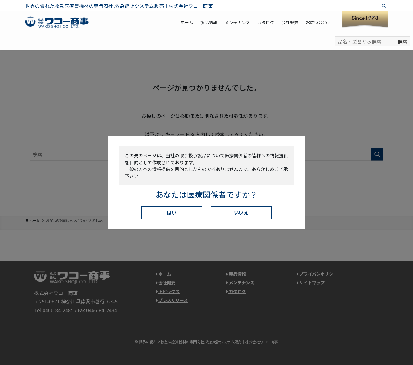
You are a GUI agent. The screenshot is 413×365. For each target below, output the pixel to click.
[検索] (384, 5)
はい (172, 212)
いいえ (241, 212)
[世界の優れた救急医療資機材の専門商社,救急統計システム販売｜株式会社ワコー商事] (57, 22)
